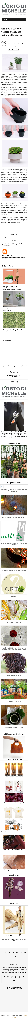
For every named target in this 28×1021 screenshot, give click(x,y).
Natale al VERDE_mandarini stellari (14, 570)
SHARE (7, 237)
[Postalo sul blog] (6, 245)
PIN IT (14, 240)
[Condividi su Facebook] (8, 245)
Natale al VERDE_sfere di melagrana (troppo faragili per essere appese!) (14, 649)
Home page (14, 366)
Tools (20, 244)
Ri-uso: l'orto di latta (14, 701)
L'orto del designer (3, 42)
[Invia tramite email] (4, 245)
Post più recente (5, 366)
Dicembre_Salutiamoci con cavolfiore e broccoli (14, 490)
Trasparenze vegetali (14, 622)
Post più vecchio (23, 366)
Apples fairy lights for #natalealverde (14, 517)
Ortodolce (14, 596)
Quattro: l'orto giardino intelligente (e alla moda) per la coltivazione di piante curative (12, 288)
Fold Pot (15, 92)
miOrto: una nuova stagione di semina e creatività (14, 544)
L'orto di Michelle (7, 255)
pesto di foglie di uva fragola (14, 727)
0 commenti (4, 45)
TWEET (14, 237)
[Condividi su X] (7, 245)
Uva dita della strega (14, 675)
